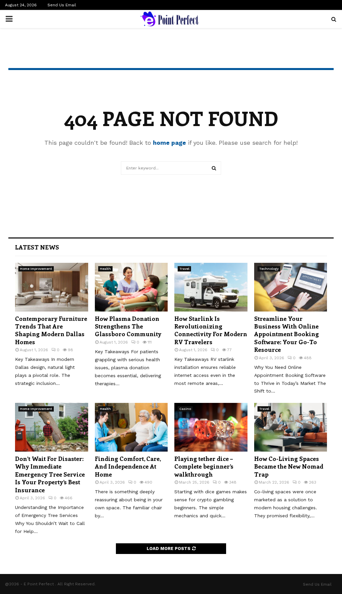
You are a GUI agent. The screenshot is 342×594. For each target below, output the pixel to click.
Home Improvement (36, 268)
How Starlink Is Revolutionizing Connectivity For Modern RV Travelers (210, 330)
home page (169, 142)
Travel (184, 268)
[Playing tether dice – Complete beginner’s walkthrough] (210, 427)
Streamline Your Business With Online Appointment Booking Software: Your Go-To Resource (286, 334)
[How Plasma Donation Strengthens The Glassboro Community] (131, 287)
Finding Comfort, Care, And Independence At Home (128, 466)
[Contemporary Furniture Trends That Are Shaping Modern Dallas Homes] (51, 287)
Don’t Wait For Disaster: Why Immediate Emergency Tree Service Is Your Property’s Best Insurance (50, 474)
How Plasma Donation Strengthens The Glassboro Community (128, 326)
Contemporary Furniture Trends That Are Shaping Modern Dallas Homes (51, 330)
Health (105, 268)
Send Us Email (61, 5)
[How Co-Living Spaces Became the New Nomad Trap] (290, 427)
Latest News (37, 247)
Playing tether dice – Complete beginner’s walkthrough (203, 466)
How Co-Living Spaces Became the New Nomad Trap (288, 466)
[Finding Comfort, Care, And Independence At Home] (131, 427)
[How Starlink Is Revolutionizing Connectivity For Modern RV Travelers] (210, 287)
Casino (185, 409)
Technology (269, 268)
